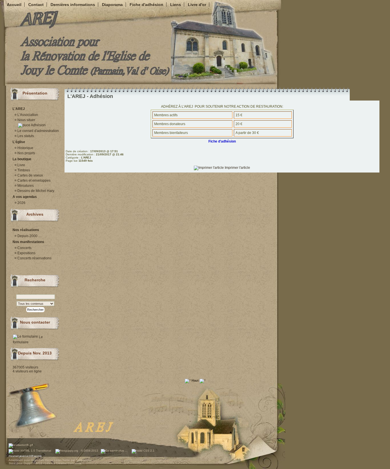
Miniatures (25, 186)
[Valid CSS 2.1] (142, 450)
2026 (21, 203)
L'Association (27, 115)
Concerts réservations (34, 258)
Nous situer (26, 120)
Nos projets (26, 153)
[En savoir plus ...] (114, 450)
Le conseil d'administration (38, 131)
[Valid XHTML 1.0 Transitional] (30, 450)
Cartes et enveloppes (34, 181)
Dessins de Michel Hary (35, 191)
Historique (25, 148)
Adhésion (38, 125)
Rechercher (35, 309)
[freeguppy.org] (67, 450)
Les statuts (25, 136)
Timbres (23, 170)
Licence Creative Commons (63, 463)
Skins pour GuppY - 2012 (25, 463)
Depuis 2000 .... (29, 236)
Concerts (24, 248)
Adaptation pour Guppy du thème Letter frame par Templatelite (50, 460)
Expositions (26, 253)
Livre (21, 165)
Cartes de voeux (30, 175)
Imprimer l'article (237, 168)
